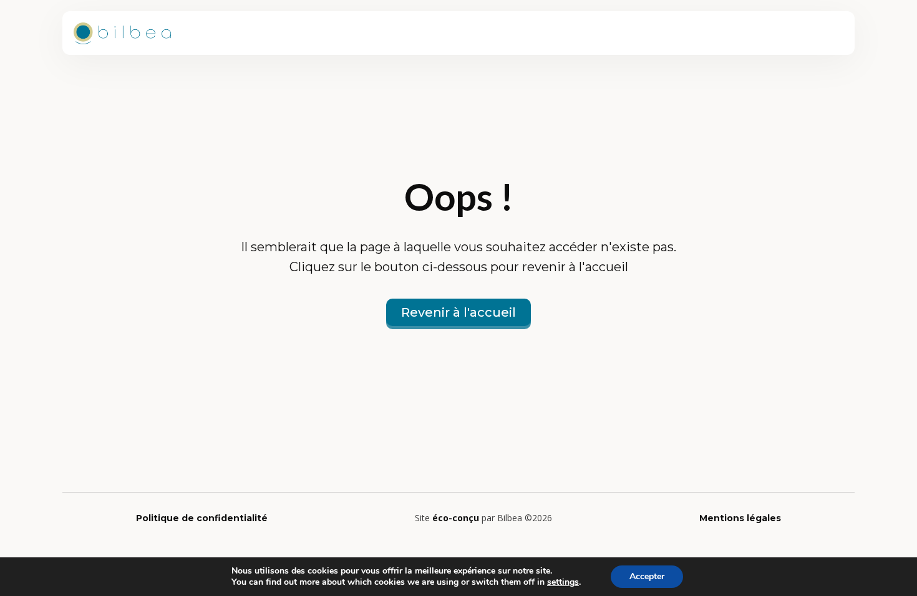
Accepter (646, 576)
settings (563, 582)
